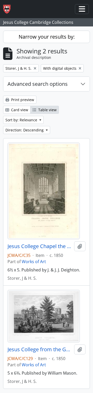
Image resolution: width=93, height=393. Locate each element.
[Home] (9, 9)
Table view (47, 109)
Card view (19, 109)
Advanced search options (37, 83)
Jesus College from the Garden (39, 349)
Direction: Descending (25, 130)
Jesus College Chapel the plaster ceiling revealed (39, 246)
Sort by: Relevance (21, 119)
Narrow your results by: (47, 36)
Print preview (22, 99)
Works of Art (34, 261)
